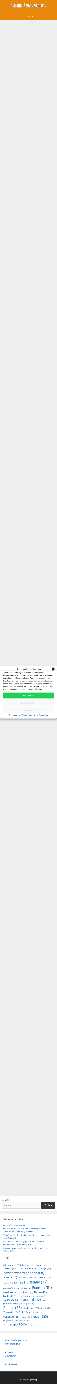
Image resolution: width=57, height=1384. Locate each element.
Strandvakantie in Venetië (23, 158)
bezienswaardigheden (23, 1273)
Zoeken (5, 1200)
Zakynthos (12, 1052)
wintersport (15, 1324)
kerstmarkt (10, 1296)
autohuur (11, 828)
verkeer (25, 1317)
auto (20, 1269)
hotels (29, 1293)
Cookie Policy (27, 715)
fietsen (27, 1288)
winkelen (32, 1320)
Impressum (21, 1340)
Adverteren (10, 1356)
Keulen (22, 1296)
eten (19, 1288)
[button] (53, 669)
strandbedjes (40, 828)
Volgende (19, 1187)
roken (20, 942)
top (34, 367)
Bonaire (10, 1277)
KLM (30, 1296)
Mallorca (19, 824)
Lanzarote (12, 1169)
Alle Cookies (28, 695)
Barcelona (32, 1268)
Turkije (34, 1312)
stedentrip (31, 1308)
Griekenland (13, 1056)
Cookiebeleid (14, 715)
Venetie (10, 249)
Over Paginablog (41, 715)
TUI (23, 1312)
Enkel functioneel (28, 703)
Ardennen (9, 1269)
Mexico (18, 143)
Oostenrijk (30, 1300)
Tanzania (19, 485)
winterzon (33, 1325)
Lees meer (12, 130)
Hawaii (10, 143)
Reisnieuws (12, 595)
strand (26, 143)
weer (22, 1321)
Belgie (46, 1268)
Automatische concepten (14, 1225)
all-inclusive (12, 1265)
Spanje (28, 824)
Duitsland (36, 1282)
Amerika (27, 1265)
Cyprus (7, 1283)
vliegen (39, 1316)
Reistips (11, 139)
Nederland (11, 1300)
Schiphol (28, 1304)
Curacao (44, 1277)
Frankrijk (11, 938)
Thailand (11, 363)
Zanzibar (11, 481)
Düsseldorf (9, 1288)
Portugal (17, 1304)
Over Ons (10, 1340)
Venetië (24, 253)
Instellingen (28, 710)
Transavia (10, 1312)
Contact (9, 1352)
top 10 (34, 143)
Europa (10, 824)
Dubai (17, 1282)
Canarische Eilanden (17, 1173)
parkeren (7, 1304)
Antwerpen (40, 1265)
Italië (9, 253)
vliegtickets (10, 1320)
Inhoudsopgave (12, 1344)
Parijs (46, 1300)
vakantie (11, 1316)
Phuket (10, 367)
